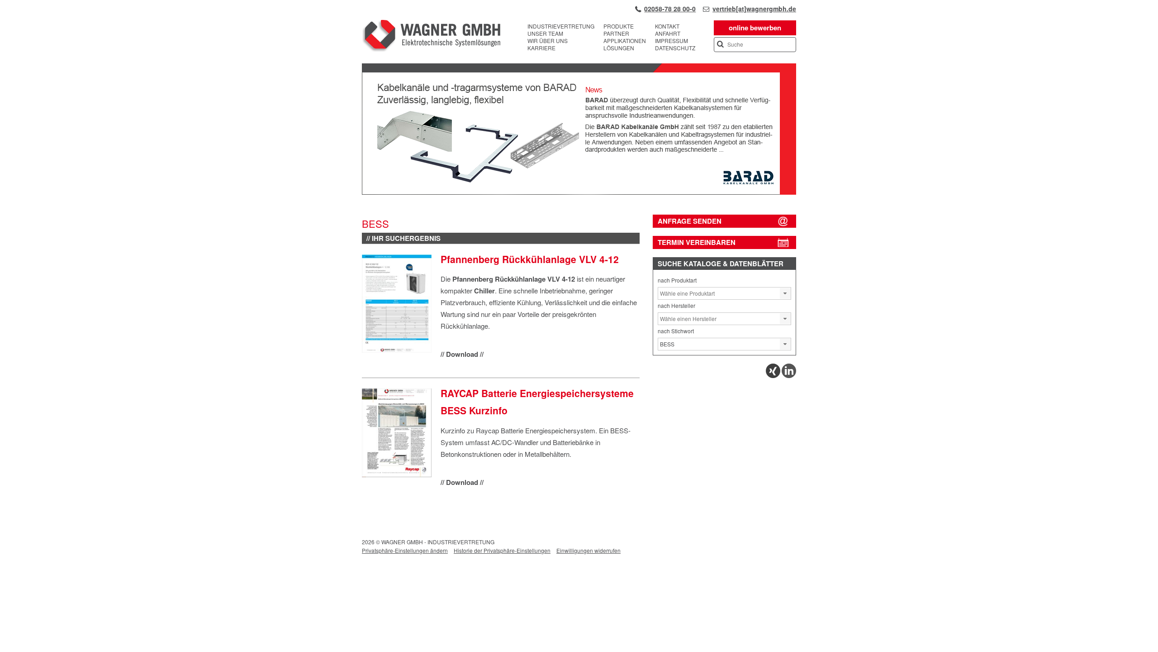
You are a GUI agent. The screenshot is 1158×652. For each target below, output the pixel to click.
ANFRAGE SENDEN (689, 221)
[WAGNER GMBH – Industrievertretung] (431, 37)
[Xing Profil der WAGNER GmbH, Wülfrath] (773, 375)
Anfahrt (667, 33)
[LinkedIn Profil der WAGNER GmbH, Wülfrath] (789, 375)
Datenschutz (675, 48)
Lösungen (618, 48)
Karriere (541, 48)
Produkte (618, 26)
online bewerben (755, 28)
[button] (785, 293)
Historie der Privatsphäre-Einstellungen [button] (502, 550)
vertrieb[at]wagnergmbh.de (754, 8)
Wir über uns (547, 40)
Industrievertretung (560, 26)
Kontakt (667, 26)
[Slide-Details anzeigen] (579, 192)
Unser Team (545, 33)
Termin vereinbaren (697, 242)
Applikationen (624, 40)
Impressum (671, 40)
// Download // (462, 354)
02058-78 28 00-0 (670, 8)
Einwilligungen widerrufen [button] (588, 550)
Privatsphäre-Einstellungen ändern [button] (405, 550)
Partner (616, 33)
